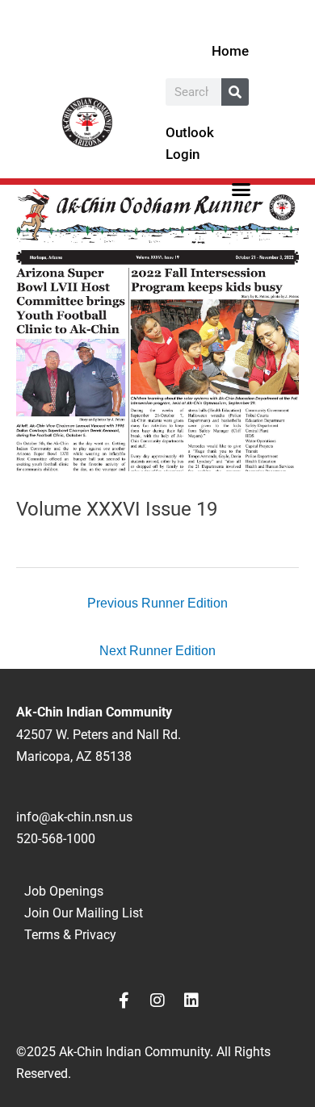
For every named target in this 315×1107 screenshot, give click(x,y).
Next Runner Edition (157, 650)
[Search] (235, 92)
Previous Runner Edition (157, 602)
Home (230, 51)
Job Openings (63, 891)
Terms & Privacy (70, 934)
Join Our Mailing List (83, 913)
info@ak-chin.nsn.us (74, 817)
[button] (241, 188)
